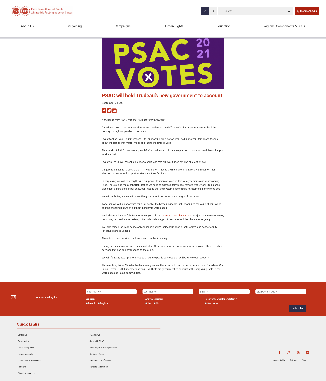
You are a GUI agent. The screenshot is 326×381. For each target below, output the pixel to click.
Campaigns (123, 26)
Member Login (308, 10)
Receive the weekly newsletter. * (221, 299)
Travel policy (23, 341)
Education (223, 26)
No (157, 303)
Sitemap (305, 360)
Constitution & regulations (29, 360)
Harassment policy (26, 354)
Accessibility (279, 360)
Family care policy (26, 347)
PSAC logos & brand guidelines (103, 347)
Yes (149, 303)
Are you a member (154, 299)
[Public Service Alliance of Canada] (28, 10)
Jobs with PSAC (97, 341)
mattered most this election (176, 215)
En (205, 12)
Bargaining (74, 26)
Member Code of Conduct (101, 360)
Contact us (22, 335)
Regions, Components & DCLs (284, 26)
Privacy (293, 360)
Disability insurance (26, 373)
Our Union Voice (97, 354)
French (91, 303)
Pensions (22, 367)
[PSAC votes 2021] (163, 87)
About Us (27, 26)
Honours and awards (99, 367)
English (104, 303)
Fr (213, 12)
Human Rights (174, 26)
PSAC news (95, 335)
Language (91, 299)
